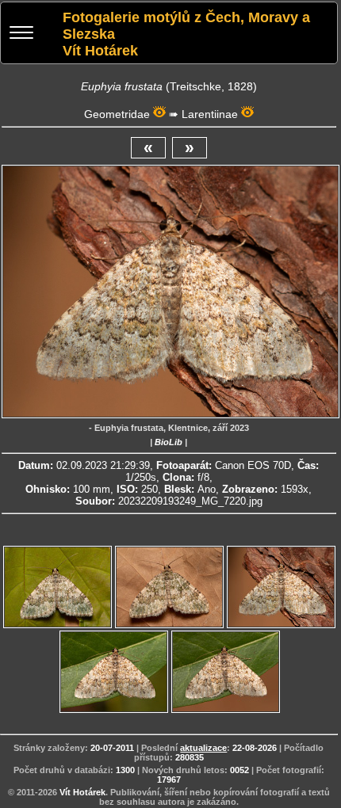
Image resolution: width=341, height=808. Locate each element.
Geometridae (117, 114)
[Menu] (21, 34)
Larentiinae (210, 114)
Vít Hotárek (82, 792)
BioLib (168, 442)
